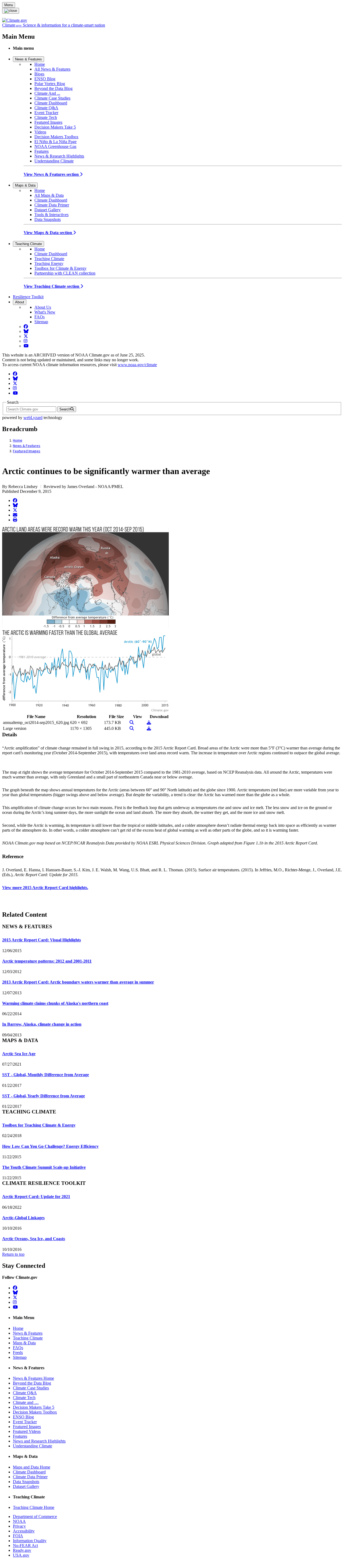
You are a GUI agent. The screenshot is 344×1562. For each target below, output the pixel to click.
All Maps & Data (49, 195)
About (19, 302)
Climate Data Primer (51, 205)
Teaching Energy (48, 263)
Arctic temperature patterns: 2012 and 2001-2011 (47, 961)
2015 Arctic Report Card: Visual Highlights (41, 940)
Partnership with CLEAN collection (64, 273)
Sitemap (41, 321)
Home (39, 64)
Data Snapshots (47, 219)
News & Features (28, 59)
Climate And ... (47, 93)
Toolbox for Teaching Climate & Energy (39, 1125)
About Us (42, 307)
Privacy (19, 1526)
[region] (172, 817)
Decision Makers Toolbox (56, 136)
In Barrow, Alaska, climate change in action (41, 1024)
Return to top (13, 1254)
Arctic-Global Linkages (23, 1217)
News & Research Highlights (59, 156)
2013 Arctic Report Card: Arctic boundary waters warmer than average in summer (78, 982)
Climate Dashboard (50, 103)
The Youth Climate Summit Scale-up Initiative (44, 1167)
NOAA (19, 1521)
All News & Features (52, 69)
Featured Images (48, 122)
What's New (44, 312)
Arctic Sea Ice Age (18, 1053)
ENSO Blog (44, 79)
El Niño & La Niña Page (55, 141)
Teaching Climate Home (33, 1507)
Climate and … (26, 1402)
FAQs (39, 317)
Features (41, 151)
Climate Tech (45, 117)
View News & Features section (52, 174)
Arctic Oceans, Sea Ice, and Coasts (33, 1238)
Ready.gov (22, 1550)
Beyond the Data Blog (53, 88)
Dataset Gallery (47, 209)
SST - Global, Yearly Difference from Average (43, 1096)
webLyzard (32, 417)
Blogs (39, 74)
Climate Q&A (46, 107)
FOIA (18, 1536)
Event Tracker (46, 112)
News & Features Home (33, 1378)
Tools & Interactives (51, 214)
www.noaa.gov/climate (137, 364)
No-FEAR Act (25, 1545)
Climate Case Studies (52, 98)
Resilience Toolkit (28, 296)
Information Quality (29, 1540)
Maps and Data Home (31, 1467)
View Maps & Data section (48, 232)
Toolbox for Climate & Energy (60, 268)
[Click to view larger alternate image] (85, 711)
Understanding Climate (54, 161)
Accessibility (24, 1531)
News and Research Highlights (39, 1441)
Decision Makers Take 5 (55, 127)
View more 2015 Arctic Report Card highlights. (45, 887)
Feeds (18, 1352)
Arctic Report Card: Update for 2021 (36, 1196)
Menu (8, 5)
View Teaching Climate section (52, 286)
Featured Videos (27, 1431)
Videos (40, 132)
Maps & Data (25, 185)
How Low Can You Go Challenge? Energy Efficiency (50, 1146)
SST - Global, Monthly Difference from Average (45, 1074)
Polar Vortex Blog (49, 83)
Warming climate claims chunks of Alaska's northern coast (55, 1003)
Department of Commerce (35, 1516)
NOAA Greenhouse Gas (55, 146)
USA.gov (21, 1555)
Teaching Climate (28, 244)
